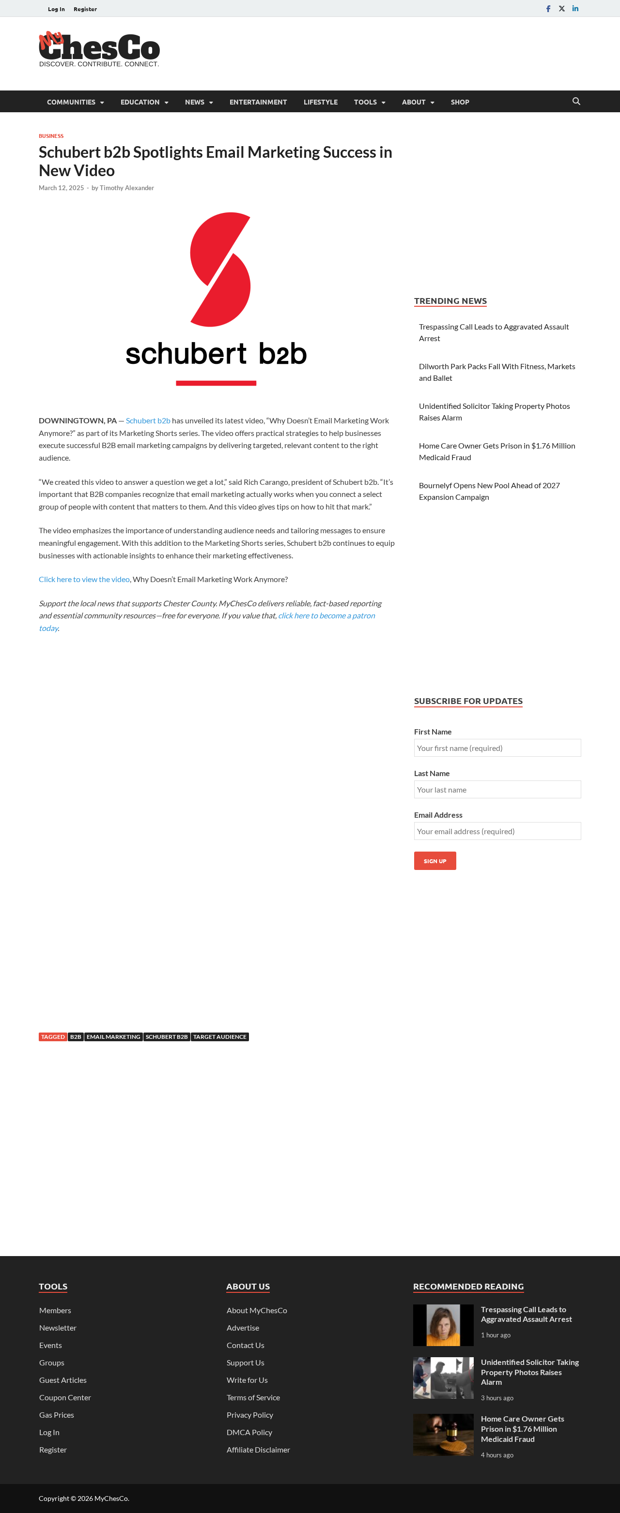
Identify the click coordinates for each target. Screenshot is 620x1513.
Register (85, 9)
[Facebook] (548, 8)
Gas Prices (56, 1414)
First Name (433, 731)
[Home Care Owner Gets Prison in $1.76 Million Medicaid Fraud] (443, 1419)
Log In (56, 9)
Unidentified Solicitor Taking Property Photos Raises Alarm (530, 1372)
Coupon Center (65, 1397)
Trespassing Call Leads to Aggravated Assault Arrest (526, 1314)
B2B (75, 1036)
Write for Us (247, 1379)
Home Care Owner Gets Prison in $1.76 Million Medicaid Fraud (522, 1428)
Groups (51, 1362)
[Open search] (576, 101)
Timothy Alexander (127, 188)
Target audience (220, 1036)
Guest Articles (63, 1379)
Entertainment (258, 101)
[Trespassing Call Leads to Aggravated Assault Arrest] (443, 1310)
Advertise (243, 1327)
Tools (365, 101)
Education (140, 101)
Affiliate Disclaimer (258, 1449)
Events (50, 1344)
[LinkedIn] (575, 8)
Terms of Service (253, 1397)
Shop (460, 101)
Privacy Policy (250, 1414)
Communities (71, 101)
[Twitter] (562, 8)
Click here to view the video (84, 579)
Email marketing (113, 1036)
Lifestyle (321, 101)
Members (55, 1310)
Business (51, 135)
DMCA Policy (249, 1432)
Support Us (245, 1362)
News (194, 101)
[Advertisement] (405, 52)
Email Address (438, 814)
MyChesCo (111, 1498)
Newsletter (58, 1327)
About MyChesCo (257, 1310)
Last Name (432, 773)
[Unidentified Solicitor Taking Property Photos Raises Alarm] (443, 1362)
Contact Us (245, 1344)
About (414, 101)
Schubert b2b (148, 420)
